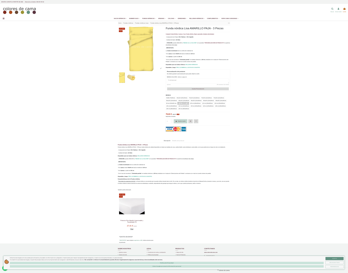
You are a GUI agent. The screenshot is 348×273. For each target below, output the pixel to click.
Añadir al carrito (182, 121)
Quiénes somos (123, 252)
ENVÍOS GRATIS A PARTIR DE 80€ (12, 2)
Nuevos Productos (181, 254)
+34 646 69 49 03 (210, 255)
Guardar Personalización (198, 88)
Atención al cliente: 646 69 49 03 (34, 2)
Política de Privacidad (166, 263)
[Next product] (229, 23)
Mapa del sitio (179, 252)
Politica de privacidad (153, 254)
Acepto (334, 258)
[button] (213, 18)
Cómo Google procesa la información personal (166, 266)
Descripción (167, 140)
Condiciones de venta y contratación (157, 252)
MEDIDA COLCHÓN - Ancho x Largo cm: (177, 77)
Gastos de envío (123, 254)
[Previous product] (228, 23)
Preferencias (334, 266)
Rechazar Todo (335, 262)
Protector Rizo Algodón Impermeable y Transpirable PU (131, 221)
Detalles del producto (178, 140)
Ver (131, 229)
